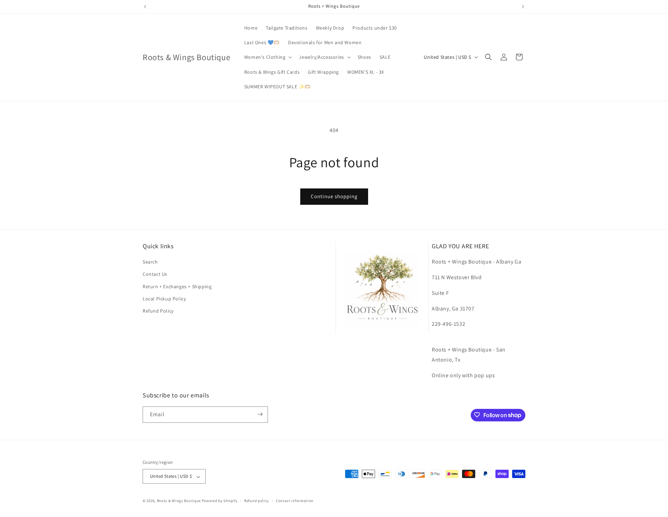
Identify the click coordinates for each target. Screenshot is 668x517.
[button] (267, 57)
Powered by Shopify (220, 501)
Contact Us (155, 274)
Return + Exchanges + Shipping (177, 286)
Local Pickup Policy (164, 299)
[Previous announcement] (145, 6)
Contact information (294, 500)
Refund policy (256, 500)
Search (150, 262)
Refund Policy (158, 311)
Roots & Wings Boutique (179, 501)
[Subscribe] (260, 414)
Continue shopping (334, 196)
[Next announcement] (523, 6)
